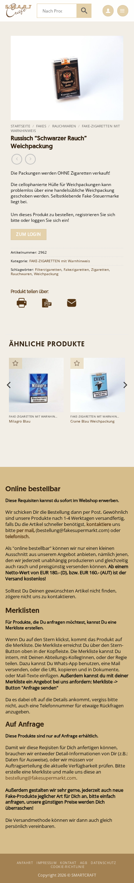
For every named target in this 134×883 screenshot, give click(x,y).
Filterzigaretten (48, 269)
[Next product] (16, 159)
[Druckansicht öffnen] (21, 303)
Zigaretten (100, 269)
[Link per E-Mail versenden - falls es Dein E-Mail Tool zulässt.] (71, 303)
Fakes (41, 125)
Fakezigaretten (76, 269)
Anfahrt (25, 862)
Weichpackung (46, 273)
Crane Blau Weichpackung (92, 421)
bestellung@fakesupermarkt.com (40, 778)
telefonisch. (17, 536)
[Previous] (9, 399)
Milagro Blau (19, 421)
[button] (108, 10)
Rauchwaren (64, 125)
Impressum (46, 862)
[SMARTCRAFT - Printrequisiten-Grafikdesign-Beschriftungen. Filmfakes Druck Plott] (18, 10)
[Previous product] (30, 159)
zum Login (28, 234)
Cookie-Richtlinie (68, 866)
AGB (83, 862)
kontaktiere (98, 524)
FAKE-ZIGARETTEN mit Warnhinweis (59, 260)
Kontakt (68, 862)
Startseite (20, 125)
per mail (25, 530)
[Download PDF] (46, 303)
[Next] (124, 399)
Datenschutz (103, 862)
